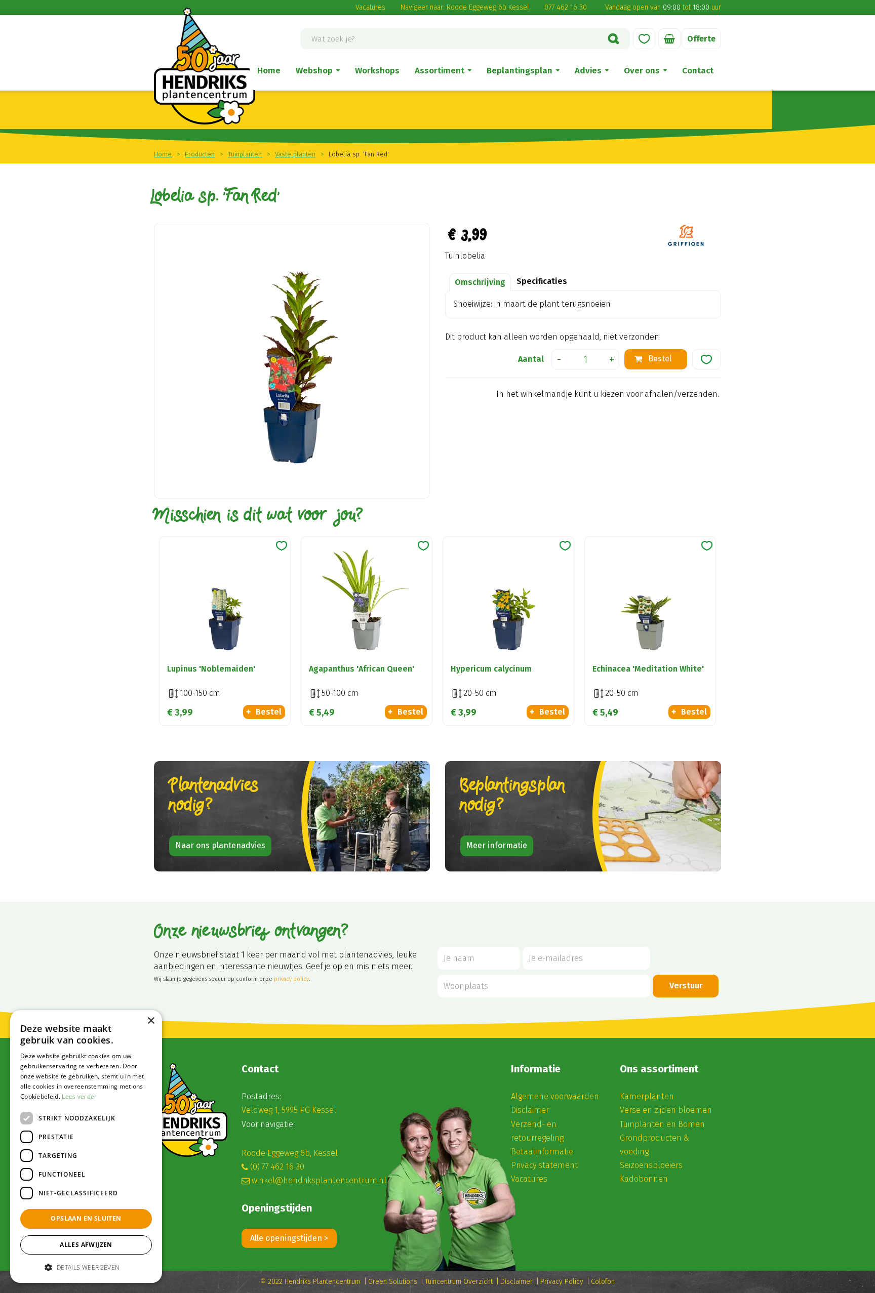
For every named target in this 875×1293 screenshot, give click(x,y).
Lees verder (79, 1096)
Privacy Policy (561, 1281)
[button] (86, 1267)
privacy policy (291, 979)
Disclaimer (530, 1110)
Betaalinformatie (542, 1151)
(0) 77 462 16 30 (277, 1167)
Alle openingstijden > (289, 1238)
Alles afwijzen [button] (86, 1244)
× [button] (150, 1021)
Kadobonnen (644, 1179)
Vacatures (370, 7)
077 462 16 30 (565, 7)
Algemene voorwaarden (555, 1096)
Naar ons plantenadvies (220, 845)
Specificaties (541, 281)
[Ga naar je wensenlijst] (644, 38)
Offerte (701, 39)
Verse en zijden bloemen (666, 1110)
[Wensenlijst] (644, 39)
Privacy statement (544, 1165)
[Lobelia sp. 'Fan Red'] (291, 360)
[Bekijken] (669, 38)
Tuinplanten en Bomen (662, 1124)
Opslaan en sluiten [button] (86, 1218)
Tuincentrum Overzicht (459, 1281)
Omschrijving (480, 282)
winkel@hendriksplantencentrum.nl (319, 1180)
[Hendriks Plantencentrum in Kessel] (204, 66)
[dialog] (86, 1146)
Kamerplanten (647, 1096)
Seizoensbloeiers (651, 1165)
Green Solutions (392, 1281)
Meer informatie (496, 845)
